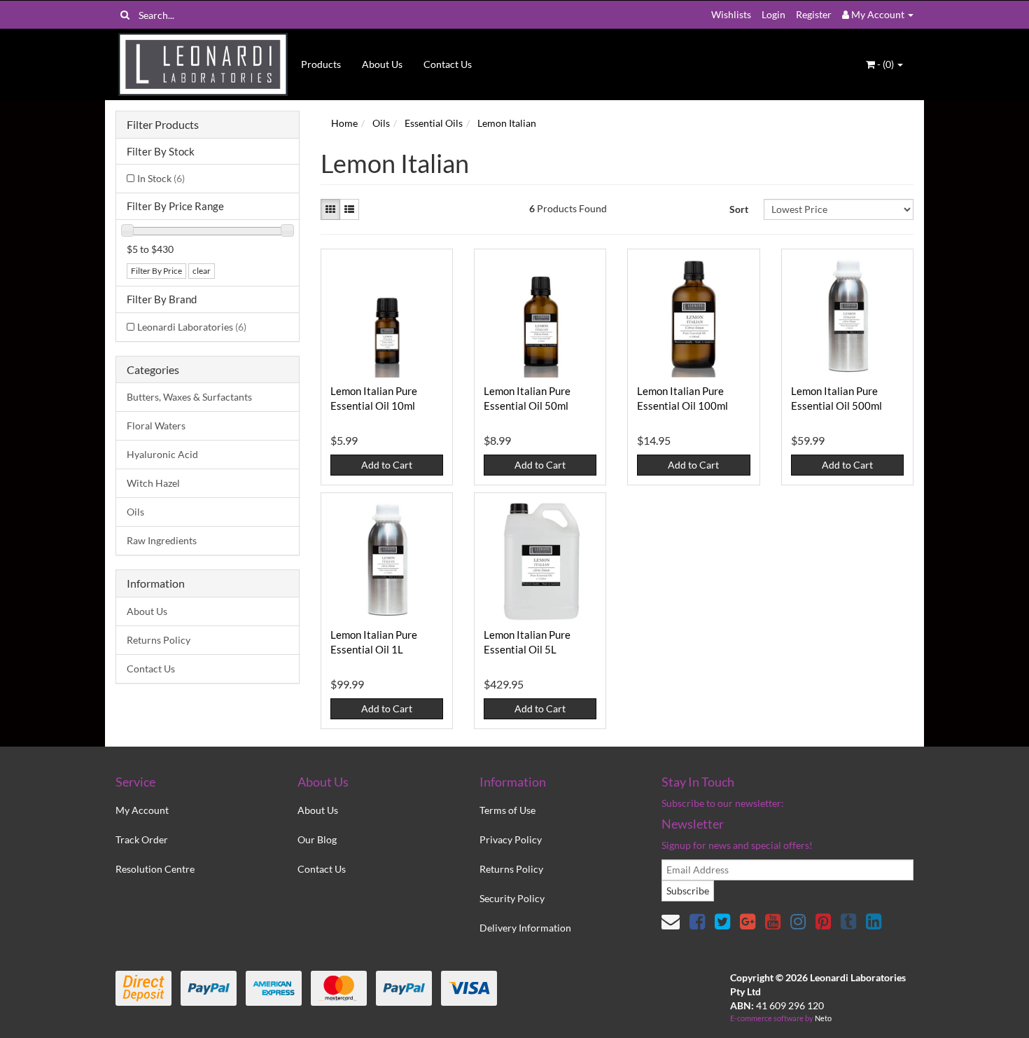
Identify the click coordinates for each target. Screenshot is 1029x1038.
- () (885, 64)
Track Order (141, 839)
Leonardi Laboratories (191, 327)
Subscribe (687, 891)
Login (773, 14)
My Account (142, 810)
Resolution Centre (155, 869)
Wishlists (731, 14)
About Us (382, 64)
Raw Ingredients (162, 540)
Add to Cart (386, 465)
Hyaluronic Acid (162, 454)
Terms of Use (507, 810)
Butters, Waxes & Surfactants (189, 397)
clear (201, 270)
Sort (738, 209)
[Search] (124, 14)
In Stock (161, 178)
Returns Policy (158, 640)
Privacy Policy (510, 839)
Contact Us (448, 64)
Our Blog (317, 839)
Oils (135, 512)
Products (321, 64)
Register (814, 14)
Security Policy (512, 898)
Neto (823, 1018)
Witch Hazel (153, 483)
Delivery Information (525, 928)
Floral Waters (156, 425)
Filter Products (163, 124)
